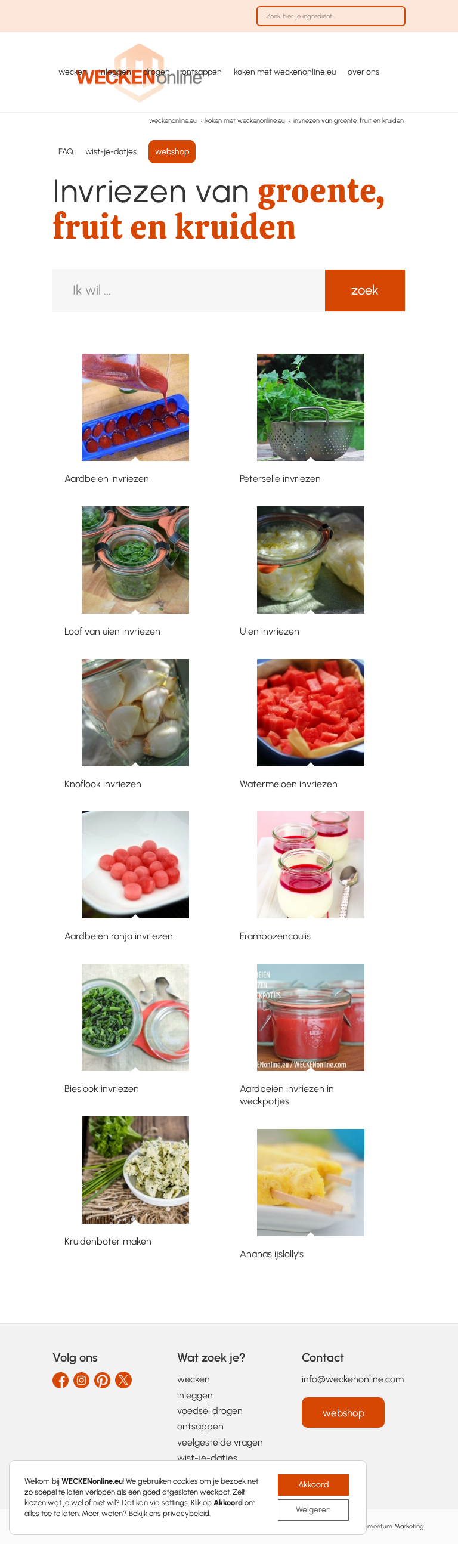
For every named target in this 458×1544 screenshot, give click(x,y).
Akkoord (313, 1485)
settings (175, 1502)
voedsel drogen (210, 1410)
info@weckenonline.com (353, 1379)
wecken (193, 1379)
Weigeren (313, 1510)
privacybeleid (186, 1513)
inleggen (195, 1395)
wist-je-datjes (207, 1457)
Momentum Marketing (390, 1526)
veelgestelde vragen (220, 1442)
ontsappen (200, 1426)
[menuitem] (328, 22)
